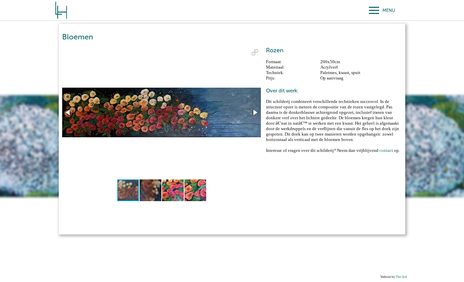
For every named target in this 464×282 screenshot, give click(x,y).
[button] (254, 52)
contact (386, 150)
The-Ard (401, 277)
